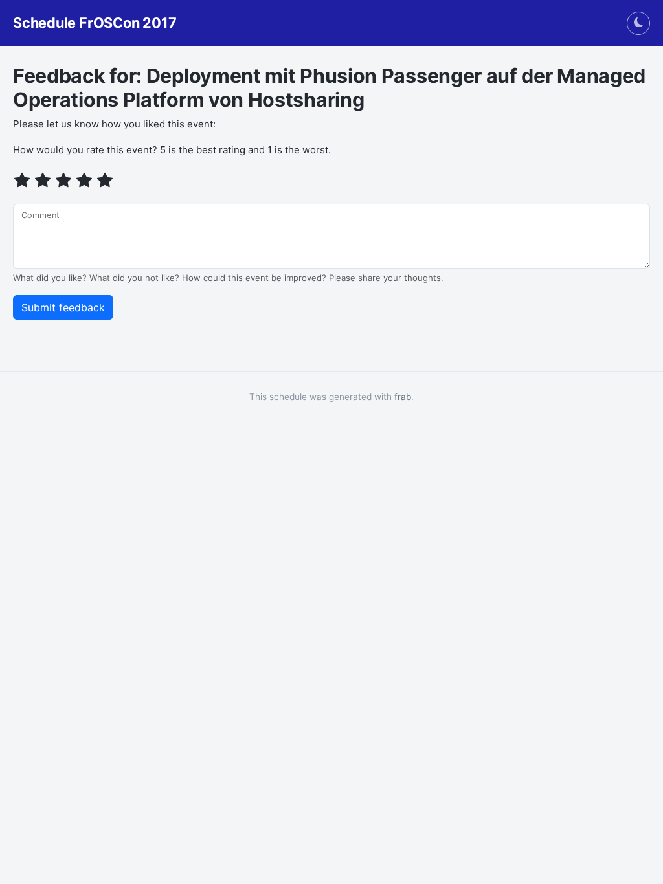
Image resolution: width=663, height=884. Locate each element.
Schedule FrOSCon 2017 (94, 23)
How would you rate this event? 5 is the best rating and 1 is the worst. (172, 150)
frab (402, 397)
